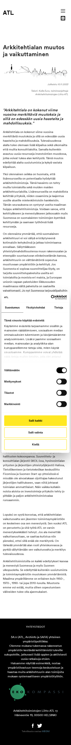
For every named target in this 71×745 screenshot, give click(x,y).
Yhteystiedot (35, 626)
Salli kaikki (35, 420)
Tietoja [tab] (58, 307)
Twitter (39, 725)
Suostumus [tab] (12, 307)
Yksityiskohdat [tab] (35, 307)
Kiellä (35, 444)
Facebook (33, 725)
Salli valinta (35, 432)
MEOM (46, 731)
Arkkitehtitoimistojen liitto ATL (8, 12)
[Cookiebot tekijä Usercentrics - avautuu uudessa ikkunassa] (51, 297)
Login (63, 18)
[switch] (61, 381)
